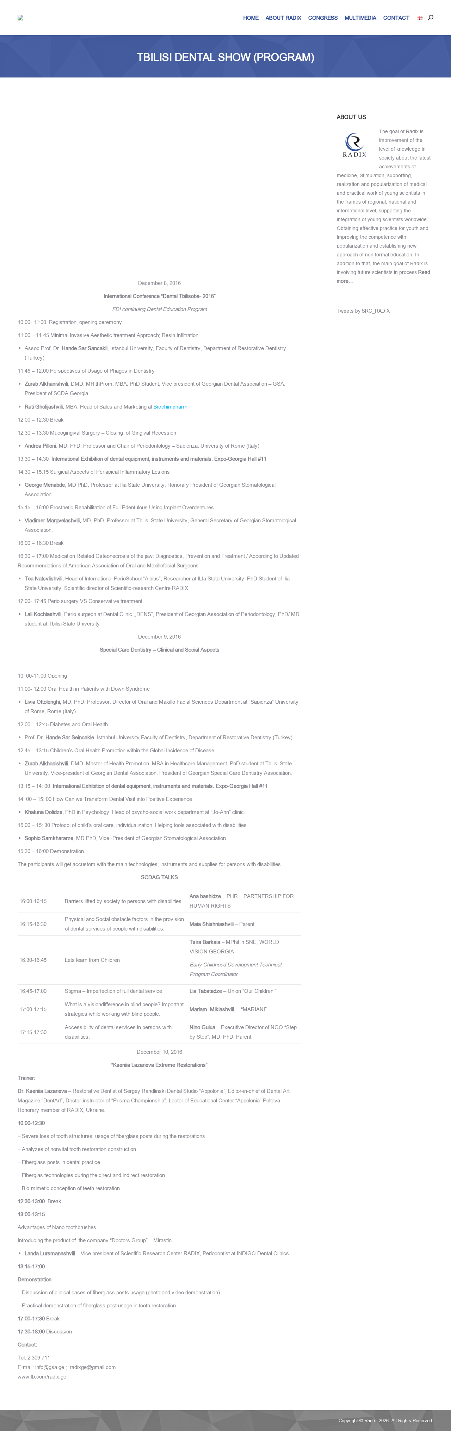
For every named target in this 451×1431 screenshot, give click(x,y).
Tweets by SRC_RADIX (363, 311)
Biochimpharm (170, 407)
